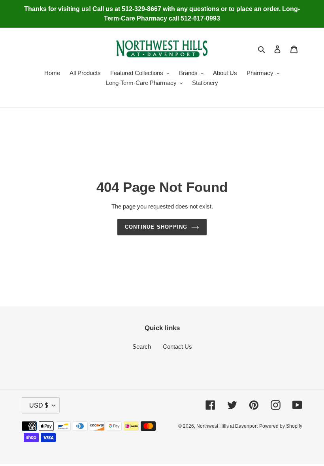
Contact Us (177, 346)
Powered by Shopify (280, 426)
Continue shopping (156, 227)
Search (141, 346)
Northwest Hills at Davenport (227, 426)
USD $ (38, 405)
